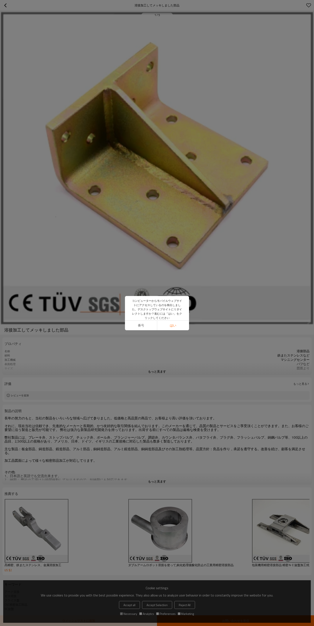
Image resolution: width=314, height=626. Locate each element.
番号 (141, 325)
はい (173, 325)
